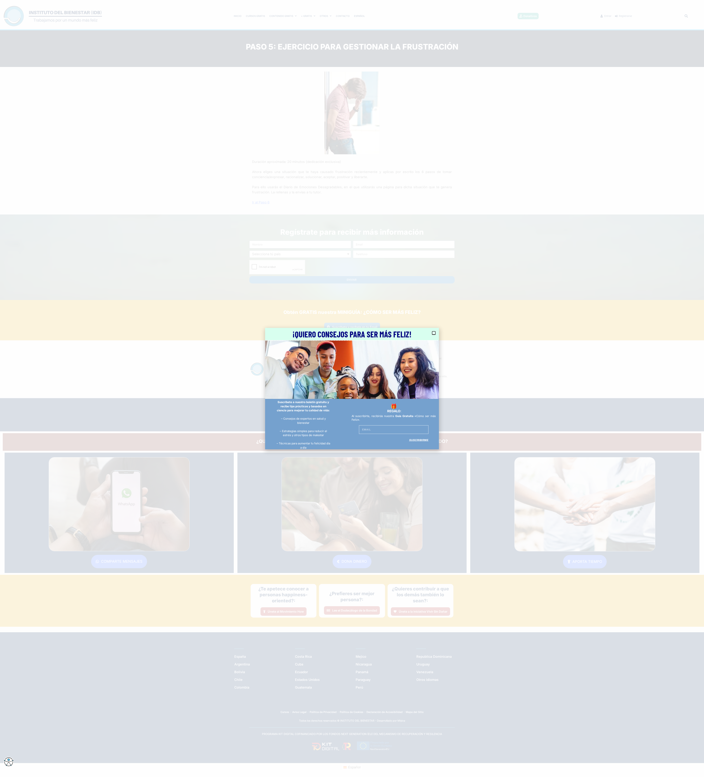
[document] (352, 388)
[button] (433, 333)
